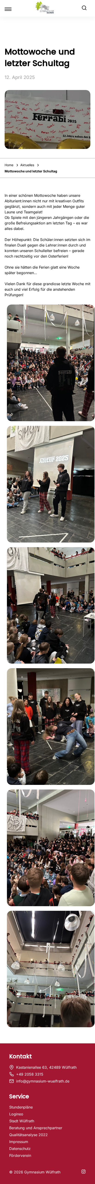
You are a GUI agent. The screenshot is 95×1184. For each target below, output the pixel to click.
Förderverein (20, 1155)
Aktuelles (27, 165)
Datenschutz (20, 1148)
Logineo (16, 1114)
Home (9, 165)
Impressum (18, 1141)
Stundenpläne (21, 1107)
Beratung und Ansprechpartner (35, 1128)
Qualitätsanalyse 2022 (28, 1134)
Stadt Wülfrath (21, 1121)
